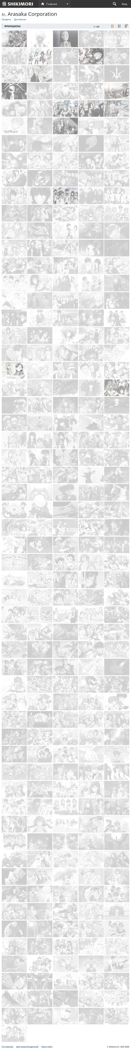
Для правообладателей (27, 1047)
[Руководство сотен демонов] (39, 824)
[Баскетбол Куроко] (116, 126)
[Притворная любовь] (65, 230)
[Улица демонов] (91, 597)
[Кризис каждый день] (116, 772)
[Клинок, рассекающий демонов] (91, 38)
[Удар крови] (39, 283)
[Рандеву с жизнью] (91, 213)
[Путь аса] (91, 527)
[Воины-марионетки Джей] (116, 981)
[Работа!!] (116, 370)
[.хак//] (65, 649)
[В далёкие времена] (65, 894)
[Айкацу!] (65, 824)
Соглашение (8, 1047)
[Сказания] (116, 335)
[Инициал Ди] (39, 335)
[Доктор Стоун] (39, 126)
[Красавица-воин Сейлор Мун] (116, 353)
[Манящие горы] (39, 772)
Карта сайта (46, 1047)
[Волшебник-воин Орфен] (14, 684)
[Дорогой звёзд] (39, 841)
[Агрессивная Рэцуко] (39, 614)
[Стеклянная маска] (14, 824)
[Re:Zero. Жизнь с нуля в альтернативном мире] (65, 56)
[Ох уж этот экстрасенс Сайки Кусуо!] (14, 230)
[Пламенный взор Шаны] (65, 405)
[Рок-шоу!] (39, 702)
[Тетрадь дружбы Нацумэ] (14, 300)
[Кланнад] (65, 265)
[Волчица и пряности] (65, 143)
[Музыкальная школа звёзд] (14, 806)
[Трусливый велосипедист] (14, 475)
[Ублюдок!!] (39, 667)
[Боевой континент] (39, 562)
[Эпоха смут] (116, 614)
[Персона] (116, 405)
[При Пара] (91, 859)
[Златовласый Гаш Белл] (116, 964)
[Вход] (124, 4)
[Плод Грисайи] (14, 265)
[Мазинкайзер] (39, 981)
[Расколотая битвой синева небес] (65, 632)
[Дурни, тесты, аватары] (14, 387)
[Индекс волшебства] (116, 230)
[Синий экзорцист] (39, 91)
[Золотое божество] (91, 335)
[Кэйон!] (116, 195)
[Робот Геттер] (65, 998)
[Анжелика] (116, 824)
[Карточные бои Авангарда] (116, 719)
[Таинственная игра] (39, 754)
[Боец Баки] (116, 300)
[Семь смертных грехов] (39, 73)
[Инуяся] (14, 492)
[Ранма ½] (116, 702)
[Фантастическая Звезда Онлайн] (91, 684)
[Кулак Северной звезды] (65, 667)
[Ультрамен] (91, 964)
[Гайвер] (116, 737)
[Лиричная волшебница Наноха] (14, 702)
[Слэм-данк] (116, 545)
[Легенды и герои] (116, 894)
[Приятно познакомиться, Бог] (65, 161)
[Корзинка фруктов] (65, 300)
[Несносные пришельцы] (14, 614)
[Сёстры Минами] (91, 562)
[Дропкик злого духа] (39, 597)
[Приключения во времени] (65, 964)
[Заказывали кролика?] (14, 510)
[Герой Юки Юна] (91, 737)
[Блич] (91, 126)
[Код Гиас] (116, 73)
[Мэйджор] (91, 649)
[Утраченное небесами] (65, 335)
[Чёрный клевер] (116, 178)
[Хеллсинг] (39, 178)
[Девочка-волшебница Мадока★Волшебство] (91, 248)
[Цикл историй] (116, 143)
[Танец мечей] (14, 632)
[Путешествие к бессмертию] (91, 841)
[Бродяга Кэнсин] (65, 318)
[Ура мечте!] (39, 684)
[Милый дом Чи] (14, 579)
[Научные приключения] (14, 73)
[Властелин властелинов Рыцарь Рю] (116, 1016)
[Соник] (39, 545)
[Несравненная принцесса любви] (14, 911)
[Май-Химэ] (65, 789)
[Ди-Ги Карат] (116, 946)
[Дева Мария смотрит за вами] (91, 789)
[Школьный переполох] (65, 597)
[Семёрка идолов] (65, 684)
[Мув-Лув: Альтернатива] (14, 527)
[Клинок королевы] (91, 719)
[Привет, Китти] (65, 1016)
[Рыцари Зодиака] (14, 754)
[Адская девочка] (91, 387)
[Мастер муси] (91, 300)
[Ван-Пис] (14, 195)
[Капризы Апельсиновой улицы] (14, 876)
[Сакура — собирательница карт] (116, 562)
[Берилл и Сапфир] (65, 876)
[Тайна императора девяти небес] (14, 1016)
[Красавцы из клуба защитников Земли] (65, 737)
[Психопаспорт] (14, 143)
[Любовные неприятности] (91, 283)
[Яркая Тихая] (91, 422)
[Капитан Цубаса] (65, 929)
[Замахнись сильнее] (65, 754)
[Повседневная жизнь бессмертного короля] (39, 300)
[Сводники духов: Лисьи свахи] (91, 702)
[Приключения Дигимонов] (116, 754)
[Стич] (91, 824)
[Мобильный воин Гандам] (14, 440)
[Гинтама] (39, 265)
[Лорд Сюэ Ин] (14, 946)
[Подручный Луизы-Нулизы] (91, 230)
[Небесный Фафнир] (116, 789)
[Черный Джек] (91, 579)
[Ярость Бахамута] (116, 283)
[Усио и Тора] (65, 387)
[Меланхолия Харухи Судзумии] (91, 195)
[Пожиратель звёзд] (116, 806)
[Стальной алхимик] (116, 56)
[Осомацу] (14, 562)
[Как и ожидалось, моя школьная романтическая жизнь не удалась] (65, 126)
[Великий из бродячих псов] (39, 108)
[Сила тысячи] (91, 545)
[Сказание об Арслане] (39, 387)
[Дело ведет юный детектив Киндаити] (39, 911)
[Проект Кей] (39, 248)
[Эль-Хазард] (39, 964)
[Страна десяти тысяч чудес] (39, 876)
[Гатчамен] (116, 632)
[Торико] (14, 719)
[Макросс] (116, 492)
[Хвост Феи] (91, 143)
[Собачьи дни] (39, 527)
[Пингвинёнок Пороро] (116, 998)
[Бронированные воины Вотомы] (65, 911)
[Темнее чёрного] (39, 195)
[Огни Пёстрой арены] (116, 876)
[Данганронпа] (65, 178)
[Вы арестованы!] (39, 789)
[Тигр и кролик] (65, 545)
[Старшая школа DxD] (116, 161)
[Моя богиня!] (14, 597)
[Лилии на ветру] (14, 457)
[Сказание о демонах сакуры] (91, 440)
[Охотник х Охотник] (14, 108)
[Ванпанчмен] (65, 38)
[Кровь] (116, 318)
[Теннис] (116, 649)
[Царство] (91, 492)
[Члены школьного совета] (14, 335)
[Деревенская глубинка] (39, 353)
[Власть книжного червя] (14, 370)
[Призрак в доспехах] (39, 230)
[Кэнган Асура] (116, 527)
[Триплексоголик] (91, 405)
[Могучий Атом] (65, 562)
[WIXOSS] (14, 545)
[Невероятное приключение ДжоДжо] (91, 91)
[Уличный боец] (14, 894)
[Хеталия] (39, 475)
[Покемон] (65, 370)
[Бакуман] (65, 248)
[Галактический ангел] (91, 998)
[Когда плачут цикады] (116, 213)
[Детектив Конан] (65, 492)
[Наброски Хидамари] (65, 859)
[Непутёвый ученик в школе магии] (65, 195)
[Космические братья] (39, 719)
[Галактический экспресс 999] (65, 510)
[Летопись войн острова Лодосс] (39, 806)
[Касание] (116, 911)
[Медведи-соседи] (91, 1016)
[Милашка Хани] (39, 894)
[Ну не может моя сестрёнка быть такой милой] (116, 265)
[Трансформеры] (39, 929)
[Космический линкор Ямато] (116, 667)
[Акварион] (39, 649)
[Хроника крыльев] (116, 579)
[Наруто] (14, 56)
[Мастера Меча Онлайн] (116, 38)
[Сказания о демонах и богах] (65, 702)
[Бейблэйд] (14, 772)
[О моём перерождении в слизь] (65, 108)
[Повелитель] (14, 91)
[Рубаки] (91, 510)
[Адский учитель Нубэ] (14, 981)
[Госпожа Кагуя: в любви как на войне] (91, 108)
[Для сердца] (65, 946)
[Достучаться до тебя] (91, 265)
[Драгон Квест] (91, 981)
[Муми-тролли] (91, 754)
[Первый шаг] (14, 405)
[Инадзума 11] (14, 649)
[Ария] (91, 667)
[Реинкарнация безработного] (116, 91)
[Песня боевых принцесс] (39, 737)
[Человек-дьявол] (116, 248)
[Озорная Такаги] (91, 370)
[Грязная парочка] (116, 929)
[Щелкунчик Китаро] (116, 841)
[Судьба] (14, 161)
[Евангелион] (65, 73)
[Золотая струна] (91, 632)
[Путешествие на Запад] (39, 1016)
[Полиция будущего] (65, 719)
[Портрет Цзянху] (14, 964)
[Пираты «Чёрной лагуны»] (39, 213)
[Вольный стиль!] (14, 283)
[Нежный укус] (65, 422)
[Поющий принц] (39, 405)
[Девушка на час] (14, 1033)
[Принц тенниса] (39, 632)
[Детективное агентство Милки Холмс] (91, 911)
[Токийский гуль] (39, 38)
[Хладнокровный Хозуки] (65, 440)
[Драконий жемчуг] (116, 422)
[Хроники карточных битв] (65, 841)
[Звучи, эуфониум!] (116, 387)
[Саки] (65, 806)
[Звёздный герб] (91, 806)
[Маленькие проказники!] (39, 510)
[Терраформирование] (116, 457)
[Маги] (14, 248)
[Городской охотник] (65, 772)
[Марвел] (14, 737)
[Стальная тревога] (14, 318)
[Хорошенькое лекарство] (14, 789)
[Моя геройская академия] (91, 56)
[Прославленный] (39, 492)
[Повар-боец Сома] (39, 161)
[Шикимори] (17, 4)
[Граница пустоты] (91, 318)
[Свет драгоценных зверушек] (91, 946)
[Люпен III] (65, 457)
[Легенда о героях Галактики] (116, 475)
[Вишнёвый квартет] (65, 579)
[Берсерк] (39, 143)
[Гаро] (65, 475)
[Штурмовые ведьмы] (65, 527)
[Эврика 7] (116, 510)
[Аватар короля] (65, 213)
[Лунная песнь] (14, 859)
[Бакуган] (116, 440)
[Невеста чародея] (14, 213)
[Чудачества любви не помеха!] (91, 161)
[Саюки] (91, 772)
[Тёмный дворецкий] (14, 178)
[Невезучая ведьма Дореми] (91, 876)
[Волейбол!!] (14, 126)
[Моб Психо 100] (91, 73)
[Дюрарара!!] (91, 178)
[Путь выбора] (116, 859)
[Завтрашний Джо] (65, 353)
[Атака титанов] (14, 38)
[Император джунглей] (65, 981)
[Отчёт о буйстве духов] (14, 667)
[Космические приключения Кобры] (14, 929)
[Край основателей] (39, 946)
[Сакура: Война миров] (91, 894)
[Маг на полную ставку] (14, 353)
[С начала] (14, 841)
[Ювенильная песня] (14, 998)
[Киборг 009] (91, 929)
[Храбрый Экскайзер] (39, 998)
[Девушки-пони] (116, 597)
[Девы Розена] (14, 422)
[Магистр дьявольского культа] (65, 283)
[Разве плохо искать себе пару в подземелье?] (116, 108)
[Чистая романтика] (39, 370)
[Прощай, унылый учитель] (39, 422)
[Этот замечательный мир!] (39, 56)
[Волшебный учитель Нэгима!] (39, 440)
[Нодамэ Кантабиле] (91, 475)
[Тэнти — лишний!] (91, 457)
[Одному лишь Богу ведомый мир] (39, 318)
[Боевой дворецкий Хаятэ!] (65, 614)
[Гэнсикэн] (39, 579)
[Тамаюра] (39, 859)
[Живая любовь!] (91, 353)
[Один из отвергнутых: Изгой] (39, 457)
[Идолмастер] (91, 614)
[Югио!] (116, 684)
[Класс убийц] (65, 91)
